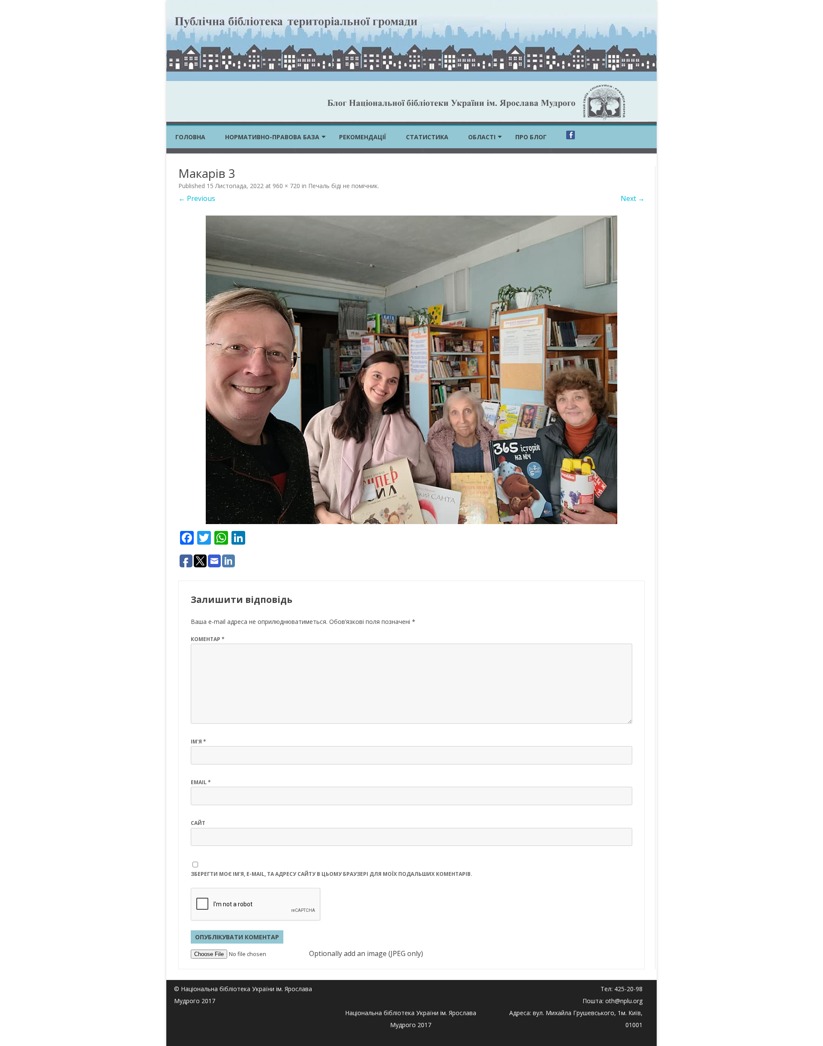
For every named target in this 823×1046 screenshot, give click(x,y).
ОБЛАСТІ (482, 137)
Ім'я (198, 741)
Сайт (198, 823)
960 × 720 (286, 186)
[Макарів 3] (411, 370)
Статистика (427, 137)
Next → (633, 198)
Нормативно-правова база (272, 137)
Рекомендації (362, 137)
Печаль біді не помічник (343, 186)
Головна (190, 137)
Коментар (208, 639)
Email (201, 782)
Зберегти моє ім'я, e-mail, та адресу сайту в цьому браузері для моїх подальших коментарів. (331, 874)
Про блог (531, 137)
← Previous (196, 198)
